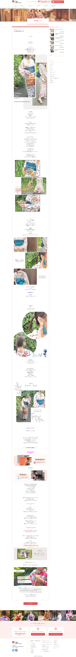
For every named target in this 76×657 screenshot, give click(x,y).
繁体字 (33, 1)
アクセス (60, 6)
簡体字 (36, 1)
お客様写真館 (53, 6)
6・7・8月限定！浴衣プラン (46, 651)
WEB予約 (55, 642)
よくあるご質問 (45, 6)
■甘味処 (51, 80)
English (30, 1)
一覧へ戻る (30, 603)
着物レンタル (23, 6)
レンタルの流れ (38, 6)
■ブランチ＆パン (53, 74)
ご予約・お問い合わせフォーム (55, 634)
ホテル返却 (32, 650)
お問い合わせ (56, 644)
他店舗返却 (32, 652)
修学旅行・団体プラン (45, 649)
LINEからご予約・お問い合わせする (38, 634)
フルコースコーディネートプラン (47, 644)
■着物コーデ (52, 82)
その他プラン (30, 6)
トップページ (15, 6)
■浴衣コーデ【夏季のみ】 (54, 78)
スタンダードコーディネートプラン (47, 642)
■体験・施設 (52, 76)
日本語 (28, 1)
